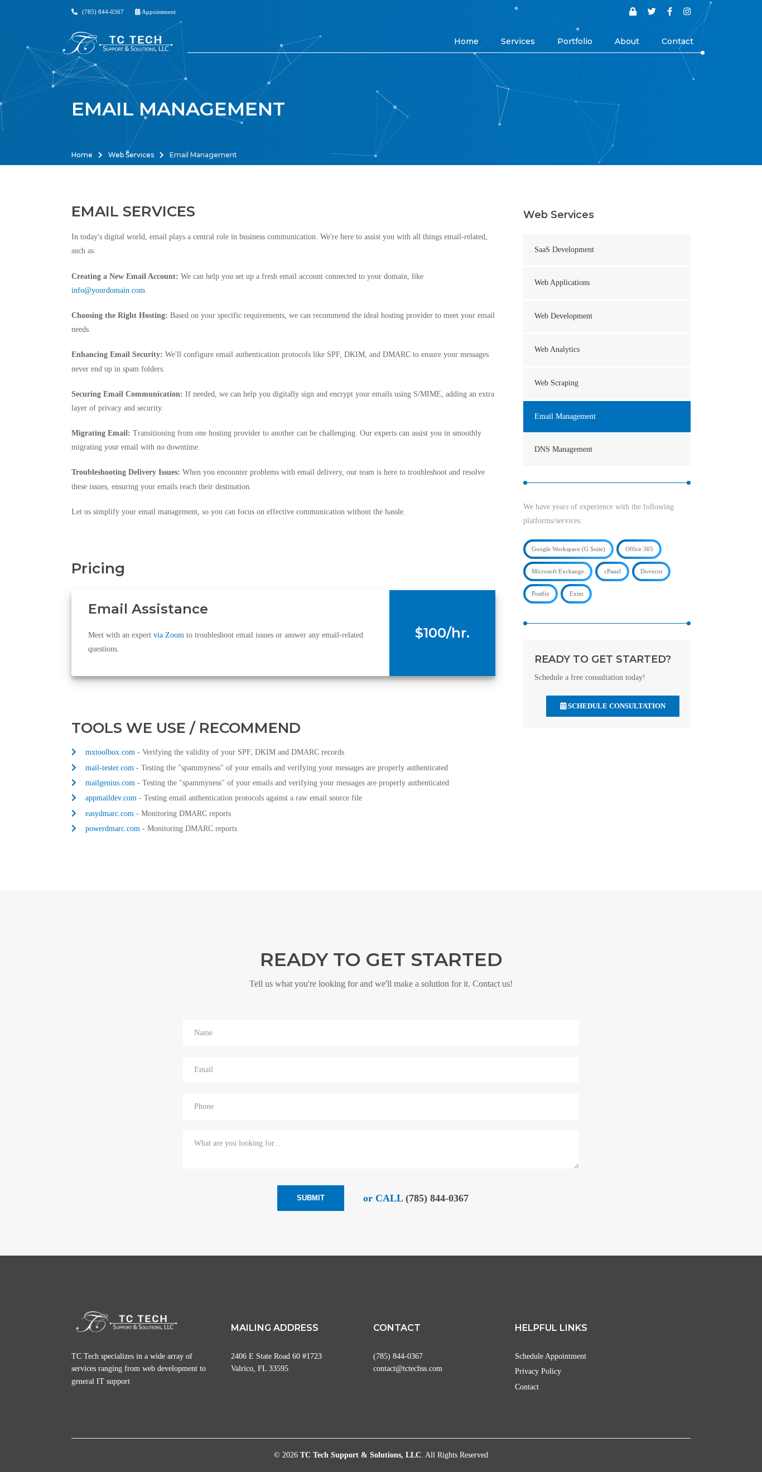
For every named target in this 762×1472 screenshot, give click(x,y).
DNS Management (563, 449)
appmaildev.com (111, 798)
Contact (677, 41)
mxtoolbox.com (110, 752)
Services (518, 41)
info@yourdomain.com (108, 290)
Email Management (565, 416)
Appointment (158, 11)
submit (311, 1198)
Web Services (131, 155)
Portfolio (574, 41)
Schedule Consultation (615, 706)
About (627, 41)
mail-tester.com (109, 768)
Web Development (563, 316)
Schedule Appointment (550, 1356)
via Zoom (168, 635)
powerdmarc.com (112, 828)
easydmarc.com (109, 813)
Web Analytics (557, 349)
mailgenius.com (110, 783)
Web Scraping (556, 383)
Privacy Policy (538, 1371)
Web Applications (562, 282)
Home (466, 41)
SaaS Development (564, 249)
